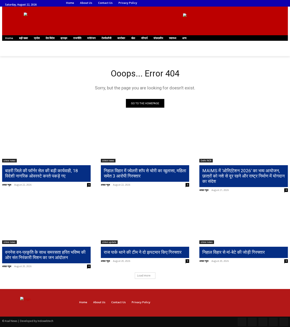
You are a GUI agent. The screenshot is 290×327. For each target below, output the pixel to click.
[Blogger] (242, 322)
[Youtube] (253, 3)
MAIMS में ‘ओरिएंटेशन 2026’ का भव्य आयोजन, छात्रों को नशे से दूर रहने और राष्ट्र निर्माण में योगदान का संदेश (243, 176)
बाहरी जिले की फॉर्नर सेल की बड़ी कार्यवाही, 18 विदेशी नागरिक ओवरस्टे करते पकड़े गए (41, 173)
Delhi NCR (206, 160)
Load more (144, 275)
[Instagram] (229, 3)
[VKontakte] (284, 322)
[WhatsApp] (247, 3)
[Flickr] (263, 322)
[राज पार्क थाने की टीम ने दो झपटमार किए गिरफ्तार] (145, 222)
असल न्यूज (6, 184)
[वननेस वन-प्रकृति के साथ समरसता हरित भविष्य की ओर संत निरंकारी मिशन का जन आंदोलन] (46, 222)
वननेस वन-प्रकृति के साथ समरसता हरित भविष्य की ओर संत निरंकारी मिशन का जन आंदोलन (45, 255)
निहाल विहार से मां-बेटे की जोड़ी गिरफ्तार (233, 252)
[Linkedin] (235, 3)
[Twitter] (241, 3)
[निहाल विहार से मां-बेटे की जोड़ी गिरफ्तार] (243, 222)
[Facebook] (224, 3)
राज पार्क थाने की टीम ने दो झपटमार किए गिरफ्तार (143, 252)
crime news (9, 160)
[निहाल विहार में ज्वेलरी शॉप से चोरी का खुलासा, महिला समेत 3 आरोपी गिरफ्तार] (145, 140)
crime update (109, 242)
